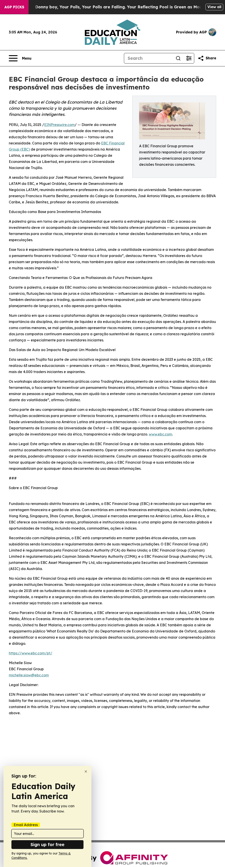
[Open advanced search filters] (188, 58)
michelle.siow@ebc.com (29, 675)
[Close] (86, 771)
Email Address (26, 825)
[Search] (178, 58)
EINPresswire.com (59, 124)
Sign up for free (47, 844)
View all (214, 7)
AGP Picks (14, 7)
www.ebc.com (160, 434)
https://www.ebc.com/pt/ (30, 653)
